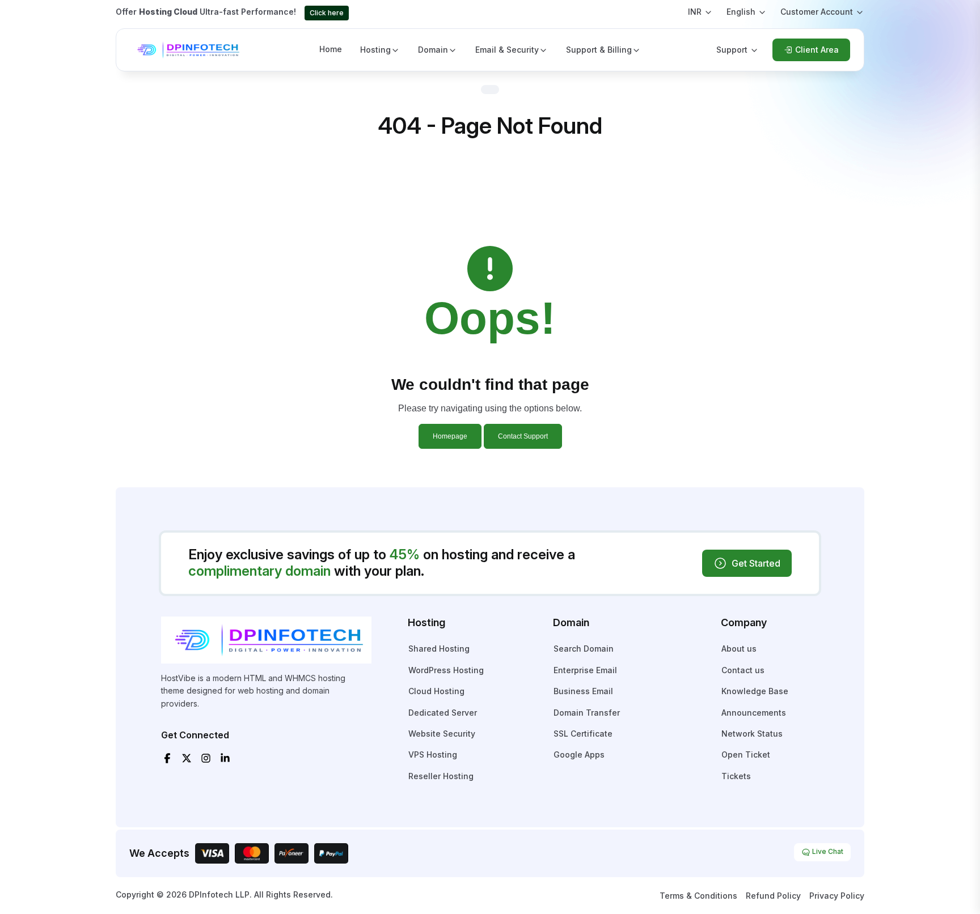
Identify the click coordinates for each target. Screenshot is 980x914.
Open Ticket (745, 754)
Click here (327, 12)
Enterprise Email (585, 670)
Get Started (756, 563)
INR (695, 11)
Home (330, 49)
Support (731, 49)
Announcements (753, 712)
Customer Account (816, 11)
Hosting (375, 49)
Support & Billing (599, 49)
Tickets (736, 776)
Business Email (583, 691)
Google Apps (579, 754)
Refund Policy (773, 895)
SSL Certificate (583, 733)
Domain (433, 49)
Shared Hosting (439, 648)
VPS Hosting (432, 754)
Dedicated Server (442, 712)
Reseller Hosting (441, 776)
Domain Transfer (587, 712)
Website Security (441, 733)
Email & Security (507, 49)
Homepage (450, 436)
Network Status (752, 733)
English (740, 11)
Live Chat (826, 851)
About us (739, 648)
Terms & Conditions (698, 895)
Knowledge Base (754, 691)
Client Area (817, 49)
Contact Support (523, 436)
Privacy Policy (836, 895)
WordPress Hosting (446, 670)
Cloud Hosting (436, 691)
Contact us (742, 670)
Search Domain (584, 648)
